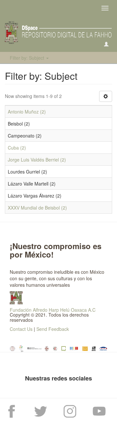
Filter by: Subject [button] (28, 57)
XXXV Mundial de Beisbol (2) (37, 207)
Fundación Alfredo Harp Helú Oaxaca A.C (53, 310)
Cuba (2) (17, 147)
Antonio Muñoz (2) (27, 111)
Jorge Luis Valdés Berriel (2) (37, 159)
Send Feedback (52, 329)
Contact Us (21, 329)
